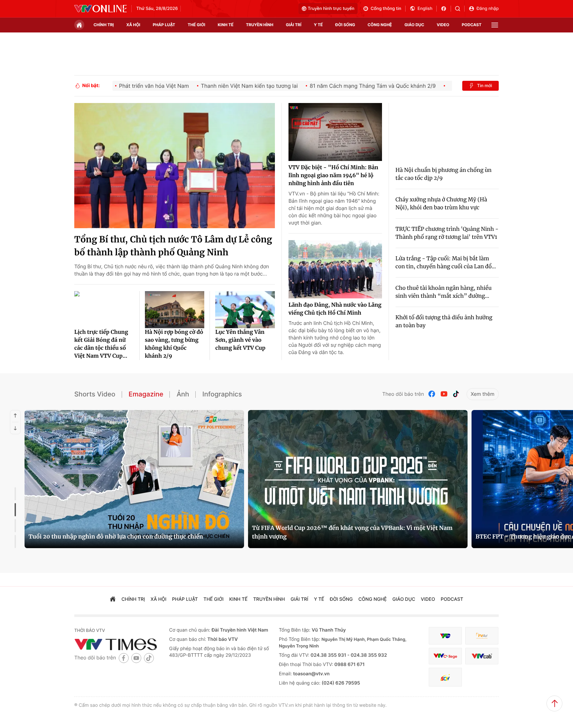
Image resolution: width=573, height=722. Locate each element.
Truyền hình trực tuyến (331, 8)
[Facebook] (432, 394)
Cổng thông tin (386, 8)
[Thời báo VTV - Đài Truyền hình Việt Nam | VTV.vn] (100, 8)
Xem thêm (482, 394)
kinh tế (226, 24)
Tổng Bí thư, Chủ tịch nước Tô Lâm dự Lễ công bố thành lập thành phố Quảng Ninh (173, 246)
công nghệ (380, 24)
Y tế (318, 24)
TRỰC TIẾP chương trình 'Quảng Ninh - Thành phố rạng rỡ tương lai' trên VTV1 (447, 233)
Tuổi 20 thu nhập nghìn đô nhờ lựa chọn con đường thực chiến (116, 536)
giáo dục (414, 24)
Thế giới (196, 24)
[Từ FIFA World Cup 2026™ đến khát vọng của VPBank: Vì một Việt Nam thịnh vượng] (358, 479)
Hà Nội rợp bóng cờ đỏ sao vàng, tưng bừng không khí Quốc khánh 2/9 (174, 344)
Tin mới (484, 85)
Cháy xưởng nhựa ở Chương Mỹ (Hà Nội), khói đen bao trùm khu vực (441, 203)
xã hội (133, 24)
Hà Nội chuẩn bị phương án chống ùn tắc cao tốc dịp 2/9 (444, 174)
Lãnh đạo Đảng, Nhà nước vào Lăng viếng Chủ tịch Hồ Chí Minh (334, 309)
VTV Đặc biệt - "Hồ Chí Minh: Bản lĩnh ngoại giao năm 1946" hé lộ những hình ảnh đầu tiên (333, 175)
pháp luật (164, 24)
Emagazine (146, 394)
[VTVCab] (481, 656)
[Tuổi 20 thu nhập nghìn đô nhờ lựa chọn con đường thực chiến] (134, 479)
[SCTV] (445, 677)
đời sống (345, 24)
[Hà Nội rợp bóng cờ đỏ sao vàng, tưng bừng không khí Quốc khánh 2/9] (175, 309)
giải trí (293, 24)
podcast (471, 24)
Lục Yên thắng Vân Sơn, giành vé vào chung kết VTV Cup (240, 340)
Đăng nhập (488, 8)
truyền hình (259, 24)
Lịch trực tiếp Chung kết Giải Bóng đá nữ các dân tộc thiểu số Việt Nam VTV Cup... (101, 344)
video (443, 24)
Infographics (222, 394)
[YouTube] (444, 394)
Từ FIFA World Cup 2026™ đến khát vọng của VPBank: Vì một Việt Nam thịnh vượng (352, 532)
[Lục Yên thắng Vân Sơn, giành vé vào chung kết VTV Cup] (245, 309)
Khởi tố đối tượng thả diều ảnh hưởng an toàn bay (444, 321)
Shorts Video (94, 394)
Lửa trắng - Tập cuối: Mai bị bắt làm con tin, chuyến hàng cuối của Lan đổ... (446, 262)
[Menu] (495, 25)
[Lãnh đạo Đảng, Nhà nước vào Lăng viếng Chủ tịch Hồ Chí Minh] (335, 269)
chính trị (104, 24)
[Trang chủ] (79, 25)
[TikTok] (456, 394)
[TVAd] (481, 636)
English (424, 8)
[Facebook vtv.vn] (446, 9)
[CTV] (445, 656)
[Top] (554, 703)
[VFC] (445, 636)
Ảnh (182, 394)
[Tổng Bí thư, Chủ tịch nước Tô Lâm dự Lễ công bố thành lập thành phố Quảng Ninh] (174, 165)
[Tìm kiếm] (460, 9)
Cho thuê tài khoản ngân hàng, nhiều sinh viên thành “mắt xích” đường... (444, 292)
